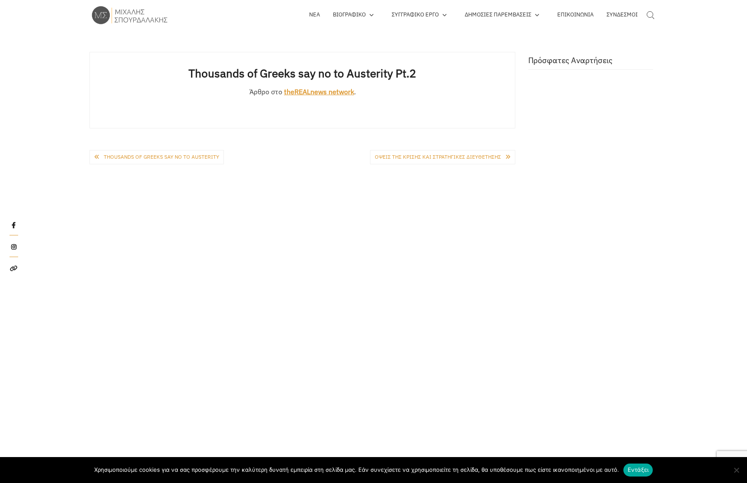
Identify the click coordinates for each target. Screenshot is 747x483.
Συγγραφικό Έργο (415, 14)
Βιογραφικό (349, 14)
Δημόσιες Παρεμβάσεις (498, 14)
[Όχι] (736, 470)
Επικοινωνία (575, 14)
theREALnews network (319, 91)
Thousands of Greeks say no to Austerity (161, 157)
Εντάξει (638, 469)
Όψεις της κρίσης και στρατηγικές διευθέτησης (438, 157)
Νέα (314, 14)
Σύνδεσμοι (622, 14)
